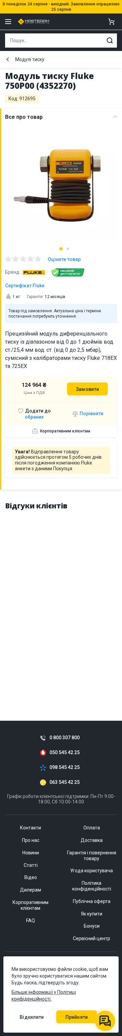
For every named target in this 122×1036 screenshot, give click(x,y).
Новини (30, 852)
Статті (31, 865)
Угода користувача (91, 870)
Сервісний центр (91, 938)
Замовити (87, 389)
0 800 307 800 (64, 737)
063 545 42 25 (64, 782)
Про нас (30, 840)
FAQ (30, 920)
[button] (61, 248)
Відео (30, 877)
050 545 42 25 (64, 752)
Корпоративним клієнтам (65, 431)
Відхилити (32, 1017)
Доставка (92, 840)
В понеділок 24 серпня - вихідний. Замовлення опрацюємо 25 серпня (61, 7)
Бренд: (12, 272)
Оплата (91, 827)
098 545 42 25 (64, 767)
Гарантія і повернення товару (91, 855)
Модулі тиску (29, 59)
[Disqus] (61, 601)
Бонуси (92, 926)
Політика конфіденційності (91, 886)
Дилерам (30, 890)
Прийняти (76, 1017)
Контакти (30, 827)
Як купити (91, 914)
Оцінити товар (64, 259)
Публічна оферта (91, 901)
